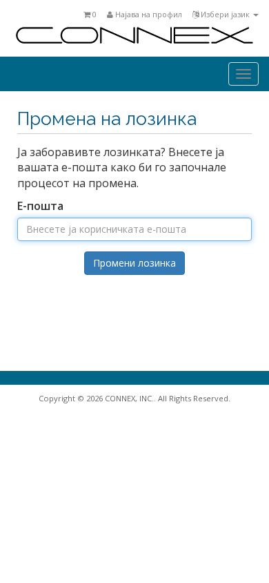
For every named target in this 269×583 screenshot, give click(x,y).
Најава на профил (147, 14)
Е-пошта (40, 205)
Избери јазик (225, 14)
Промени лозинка (134, 262)
